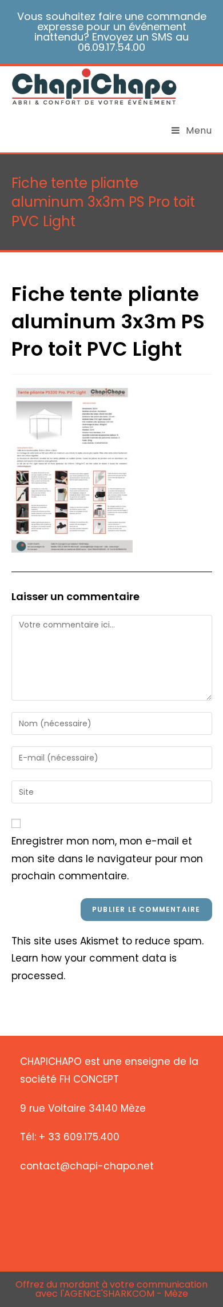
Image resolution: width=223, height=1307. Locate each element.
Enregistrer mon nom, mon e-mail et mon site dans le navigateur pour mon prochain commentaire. (107, 858)
